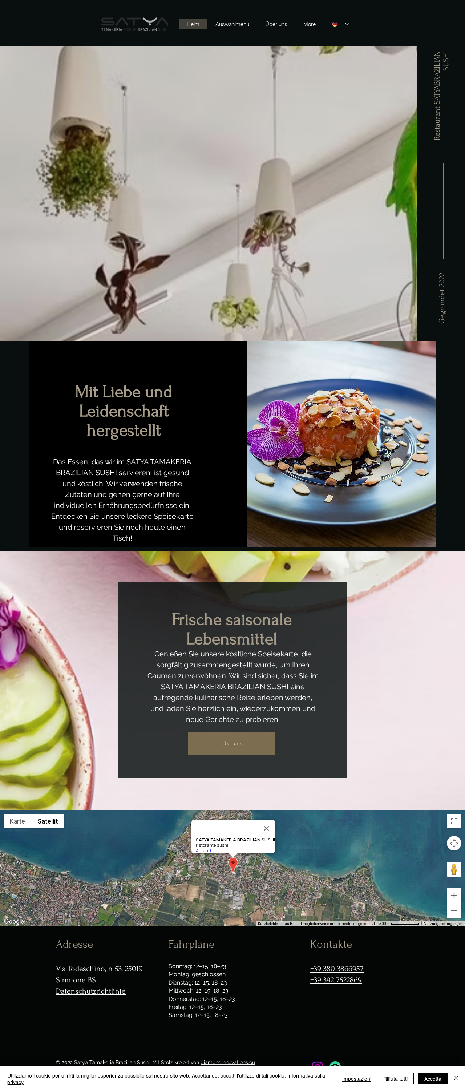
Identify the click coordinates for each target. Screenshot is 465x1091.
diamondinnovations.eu (228, 1062)
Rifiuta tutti (395, 1078)
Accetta (432, 1078)
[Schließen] (456, 1078)
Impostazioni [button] (356, 1078)
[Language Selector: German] (341, 24)
